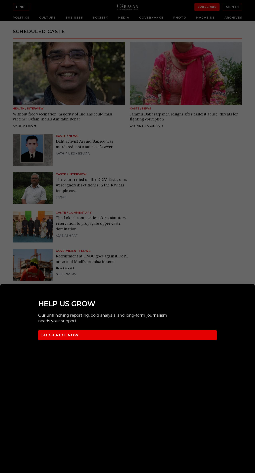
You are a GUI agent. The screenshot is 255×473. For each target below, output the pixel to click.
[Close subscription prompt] (251, 292)
